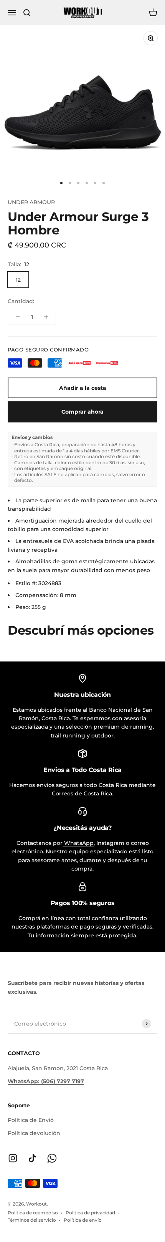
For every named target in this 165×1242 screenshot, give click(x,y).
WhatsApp (78, 843)
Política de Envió (31, 1120)
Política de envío (83, 1220)
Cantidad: (21, 301)
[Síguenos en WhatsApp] (52, 1158)
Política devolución (34, 1133)
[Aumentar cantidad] (46, 317)
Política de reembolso (33, 1213)
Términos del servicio (32, 1220)
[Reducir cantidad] (17, 317)
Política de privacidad (90, 1213)
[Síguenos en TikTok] (32, 1158)
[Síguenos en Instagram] (13, 1158)
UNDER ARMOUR (31, 202)
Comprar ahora (82, 411)
